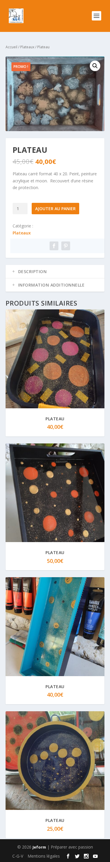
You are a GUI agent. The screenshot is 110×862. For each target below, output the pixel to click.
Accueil (11, 46)
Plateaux (27, 46)
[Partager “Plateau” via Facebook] (54, 245)
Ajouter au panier (55, 208)
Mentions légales (44, 856)
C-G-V (17, 856)
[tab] (55, 271)
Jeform (39, 847)
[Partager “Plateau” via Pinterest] (65, 245)
